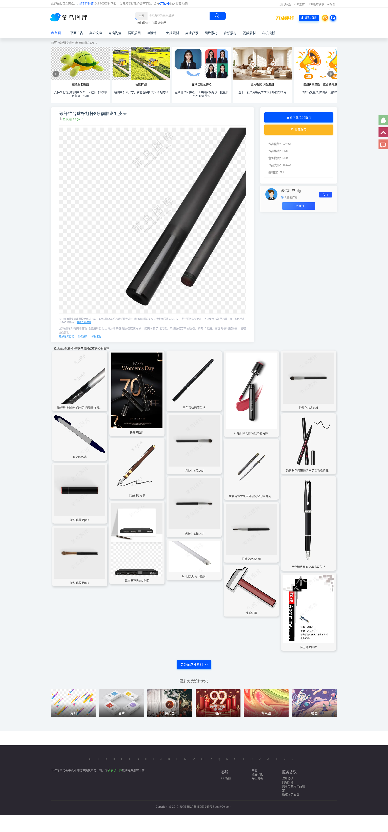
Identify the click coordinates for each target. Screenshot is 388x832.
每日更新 (257, 778)
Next (330, 74)
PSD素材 (299, 4)
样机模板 (268, 33)
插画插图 (134, 33)
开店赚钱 (298, 206)
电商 (218, 713)
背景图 (266, 713)
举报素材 (96, 336)
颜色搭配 (257, 774)
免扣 (73, 713)
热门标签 (285, 4)
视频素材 (249, 33)
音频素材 (230, 33)
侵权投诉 (83, 336)
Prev (56, 74)
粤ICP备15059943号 (199, 806)
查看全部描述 (84, 322)
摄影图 (170, 713)
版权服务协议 (66, 336)
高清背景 (191, 33)
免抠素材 (172, 33)
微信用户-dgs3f (73, 119)
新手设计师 (86, 3)
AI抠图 (331, 4)
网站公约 (287, 782)
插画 (314, 713)
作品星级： (275, 144)
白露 (154, 22)
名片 (121, 713)
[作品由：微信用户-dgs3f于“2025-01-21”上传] (271, 194)
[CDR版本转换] (333, 18)
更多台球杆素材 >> (194, 664)
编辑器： (274, 172)
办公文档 (95, 33)
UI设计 (151, 33)
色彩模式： (275, 158)
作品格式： (275, 151)
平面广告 (76, 33)
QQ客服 (226, 778)
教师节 (162, 22)
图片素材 (211, 33)
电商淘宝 (115, 33)
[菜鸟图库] (70, 17)
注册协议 (287, 778)
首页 (57, 33)
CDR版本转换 (316, 4)
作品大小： (275, 165)
